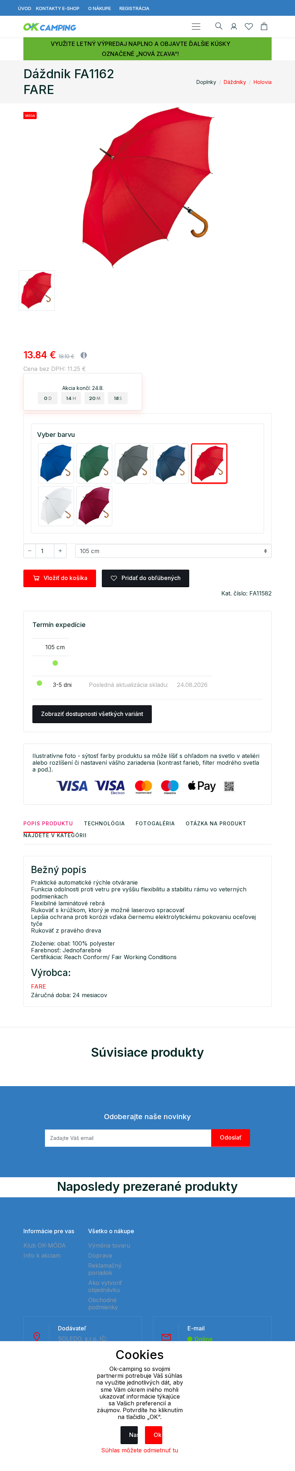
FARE (38, 986)
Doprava (100, 1255)
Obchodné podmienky (103, 1303)
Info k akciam (41, 1255)
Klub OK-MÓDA (44, 1245)
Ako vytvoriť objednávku (105, 1286)
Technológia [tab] (104, 823)
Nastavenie (133, 1434)
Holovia (263, 82)
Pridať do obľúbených (150, 577)
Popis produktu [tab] (48, 823)
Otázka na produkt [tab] (216, 823)
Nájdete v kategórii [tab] (55, 835)
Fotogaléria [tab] (155, 823)
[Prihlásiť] (234, 27)
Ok (158, 1434)
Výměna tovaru (109, 1245)
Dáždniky (235, 82)
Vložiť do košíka (65, 577)
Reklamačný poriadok (105, 1269)
